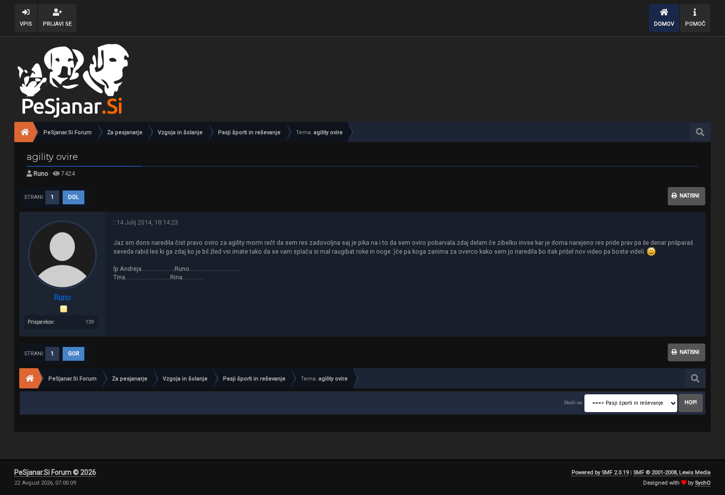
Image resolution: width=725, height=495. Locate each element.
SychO (703, 483)
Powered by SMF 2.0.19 (600, 472)
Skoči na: (573, 402)
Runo (41, 173)
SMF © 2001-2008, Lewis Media (672, 472)
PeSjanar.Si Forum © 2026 (55, 472)
